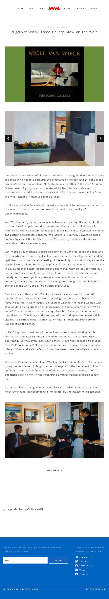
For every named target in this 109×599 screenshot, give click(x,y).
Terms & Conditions (96, 589)
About (41, 8)
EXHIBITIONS (46, 27)
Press (67, 8)
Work (21, 8)
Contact (94, 8)
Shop (31, 8)
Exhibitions (80, 8)
